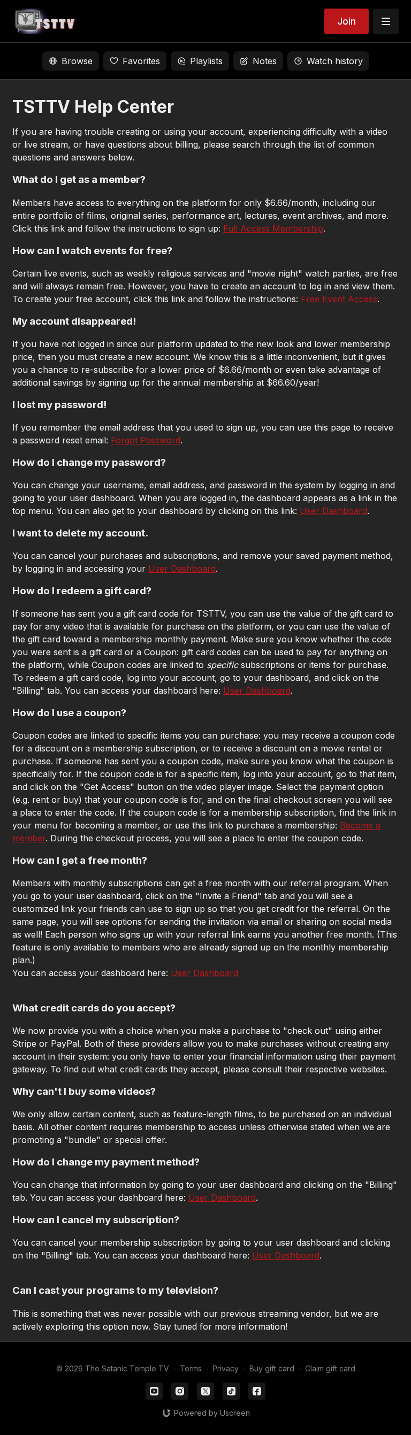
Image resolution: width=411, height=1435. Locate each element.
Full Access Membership (273, 228)
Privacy (225, 1368)
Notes (265, 61)
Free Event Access (339, 299)
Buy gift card (271, 1368)
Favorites (141, 61)
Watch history (335, 61)
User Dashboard (333, 510)
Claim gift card (330, 1368)
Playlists (206, 61)
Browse (77, 61)
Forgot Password (145, 440)
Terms (191, 1368)
